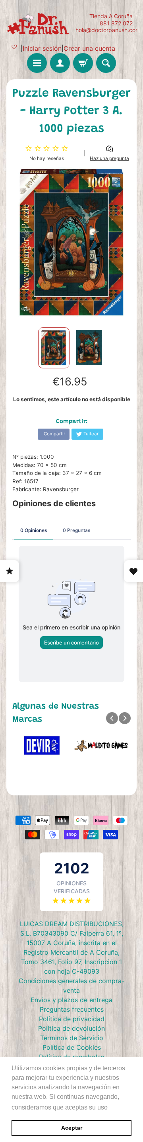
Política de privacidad (71, 1019)
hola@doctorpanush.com (107, 30)
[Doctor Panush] (39, 23)
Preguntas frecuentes (72, 1009)
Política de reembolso (71, 1057)
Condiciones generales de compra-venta (71, 985)
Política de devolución (71, 1028)
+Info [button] (117, 1107)
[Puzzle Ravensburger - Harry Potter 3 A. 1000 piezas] (54, 348)
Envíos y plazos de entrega (71, 1000)
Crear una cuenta (89, 48)
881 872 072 (116, 23)
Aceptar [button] (71, 1128)
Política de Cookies (72, 1047)
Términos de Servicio (71, 1038)
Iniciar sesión (42, 48)
